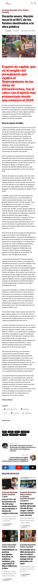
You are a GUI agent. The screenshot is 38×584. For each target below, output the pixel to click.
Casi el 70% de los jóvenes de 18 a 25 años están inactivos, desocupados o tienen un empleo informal (10, 506)
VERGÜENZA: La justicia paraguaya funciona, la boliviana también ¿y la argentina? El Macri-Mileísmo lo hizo (9, 559)
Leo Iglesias (8, 524)
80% (4, 432)
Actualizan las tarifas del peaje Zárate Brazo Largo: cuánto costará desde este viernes (28, 509)
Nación (5, 434)
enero (17, 432)
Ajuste (10, 432)
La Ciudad (8, 31)
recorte (23, 434)
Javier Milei (25, 432)
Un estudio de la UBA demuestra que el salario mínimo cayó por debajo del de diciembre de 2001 (28, 557)
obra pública (14, 434)
